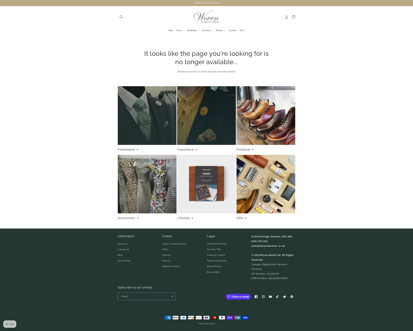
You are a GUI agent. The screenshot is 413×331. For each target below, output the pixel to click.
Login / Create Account (174, 243)
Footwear (243, 149)
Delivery (166, 254)
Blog (120, 254)
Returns (166, 260)
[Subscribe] (172, 296)
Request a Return (171, 266)
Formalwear (126, 149)
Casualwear (185, 149)
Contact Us (123, 249)
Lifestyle (183, 218)
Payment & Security (217, 260)
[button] (121, 16)
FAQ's (165, 249)
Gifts (240, 218)
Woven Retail (209, 323)
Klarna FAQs (213, 272)
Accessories (126, 218)
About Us (122, 243)
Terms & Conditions (217, 243)
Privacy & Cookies (216, 254)
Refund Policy (214, 266)
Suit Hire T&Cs (214, 249)
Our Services (124, 260)
